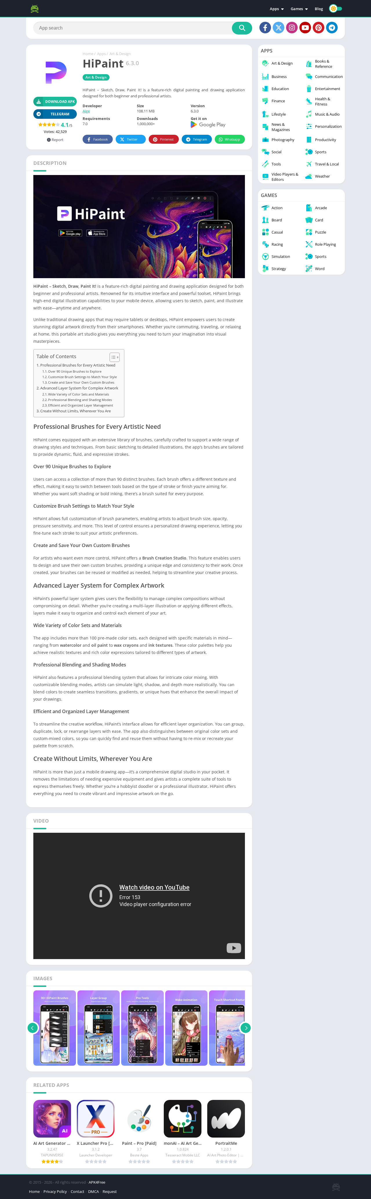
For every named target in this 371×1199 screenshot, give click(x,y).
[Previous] (32, 1028)
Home (88, 53)
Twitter (132, 139)
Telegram (200, 139)
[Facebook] (265, 27)
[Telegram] (332, 27)
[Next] (245, 1028)
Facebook (100, 139)
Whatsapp (232, 139)
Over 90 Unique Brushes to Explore (74, 371)
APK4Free (97, 1182)
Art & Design (120, 53)
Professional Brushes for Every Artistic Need (77, 365)
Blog (319, 8)
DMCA (93, 1191)
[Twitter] (278, 27)
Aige (86, 111)
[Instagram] (292, 27)
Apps (274, 8)
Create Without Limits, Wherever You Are (75, 411)
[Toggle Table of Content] (111, 357)
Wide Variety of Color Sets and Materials (78, 394)
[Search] (242, 28)
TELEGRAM (60, 114)
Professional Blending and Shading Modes (80, 400)
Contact (77, 1191)
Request (110, 1191)
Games (297, 8)
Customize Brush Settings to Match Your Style (82, 377)
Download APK (60, 101)
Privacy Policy (55, 1191)
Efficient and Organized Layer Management (80, 405)
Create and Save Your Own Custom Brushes (81, 382)
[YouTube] (305, 27)
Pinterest (167, 139)
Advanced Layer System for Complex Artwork (79, 388)
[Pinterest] (318, 27)
